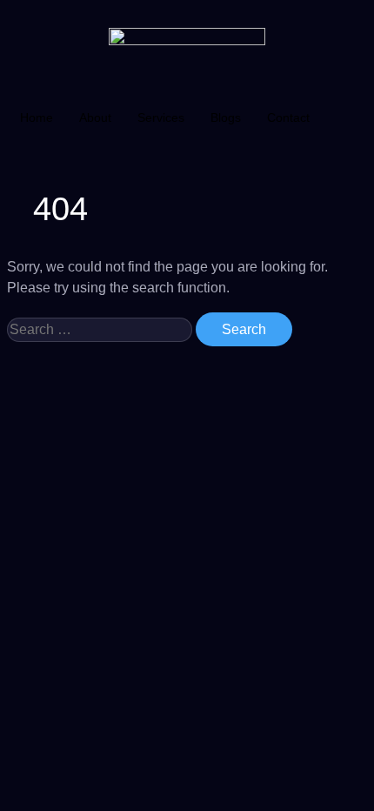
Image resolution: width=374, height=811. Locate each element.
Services (160, 117)
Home (36, 117)
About (95, 117)
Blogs (225, 117)
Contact (288, 117)
